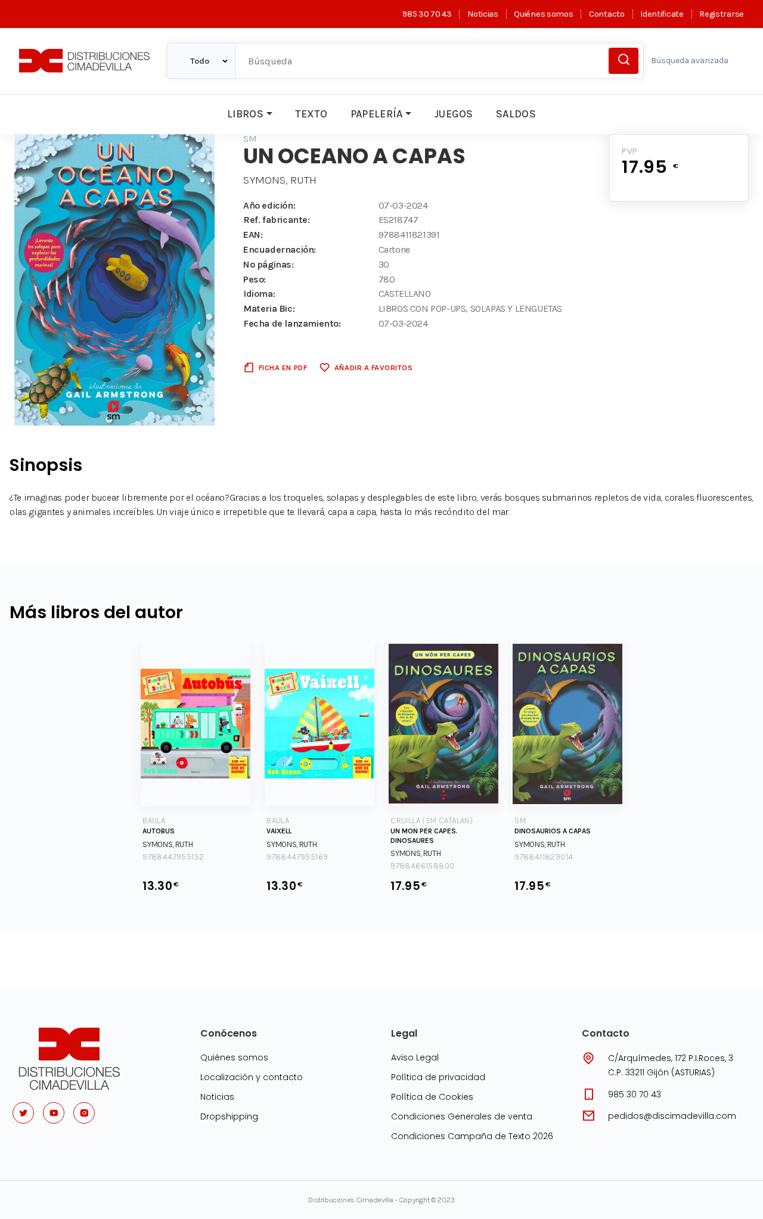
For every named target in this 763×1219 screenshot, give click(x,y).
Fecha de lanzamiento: (292, 323)
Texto (311, 114)
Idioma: (259, 293)
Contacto (606, 14)
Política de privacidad (438, 1077)
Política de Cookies (432, 1097)
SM (250, 138)
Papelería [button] (377, 114)
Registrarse (721, 14)
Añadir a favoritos (373, 367)
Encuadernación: (279, 249)
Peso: (254, 279)
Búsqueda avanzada (689, 60)
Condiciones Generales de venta (461, 1116)
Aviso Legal (415, 1057)
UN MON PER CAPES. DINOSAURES (424, 836)
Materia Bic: (268, 308)
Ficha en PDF (283, 367)
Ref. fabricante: (276, 219)
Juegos (453, 114)
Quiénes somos (543, 14)
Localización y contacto (251, 1077)
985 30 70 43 (426, 14)
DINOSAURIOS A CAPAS (552, 831)
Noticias (482, 14)
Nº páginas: (268, 264)
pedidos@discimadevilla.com (672, 1116)
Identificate (661, 14)
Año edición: (269, 205)
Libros (245, 114)
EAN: (252, 234)
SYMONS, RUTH (280, 180)
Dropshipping (229, 1116)
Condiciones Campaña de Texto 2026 (472, 1136)
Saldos (516, 114)
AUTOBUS (158, 831)
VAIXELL (278, 831)
